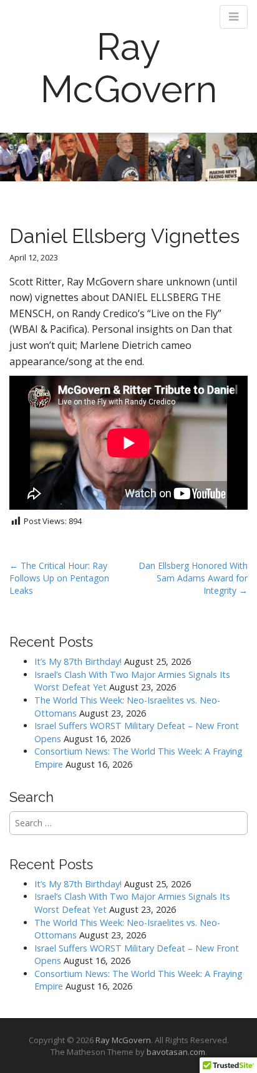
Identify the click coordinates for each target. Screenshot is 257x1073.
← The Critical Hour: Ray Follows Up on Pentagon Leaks (59, 578)
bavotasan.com (176, 1051)
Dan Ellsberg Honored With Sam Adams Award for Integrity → (193, 578)
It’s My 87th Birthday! (78, 661)
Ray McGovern (129, 68)
